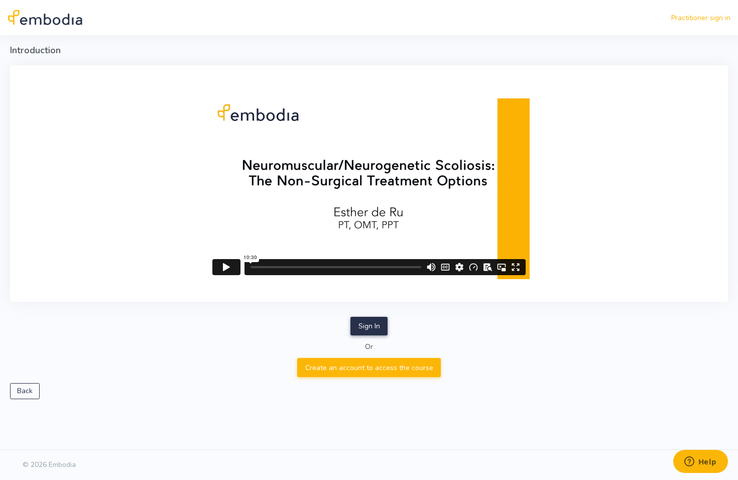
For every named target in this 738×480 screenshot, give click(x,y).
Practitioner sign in (700, 18)
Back (25, 391)
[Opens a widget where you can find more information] (700, 462)
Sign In (369, 326)
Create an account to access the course (369, 368)
